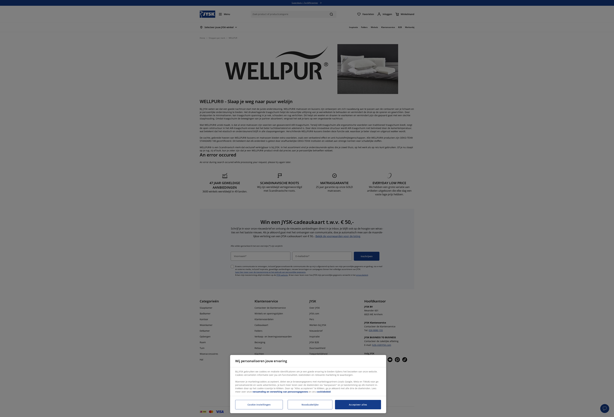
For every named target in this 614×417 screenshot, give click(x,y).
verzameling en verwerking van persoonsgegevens (280, 391)
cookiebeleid (324, 391)
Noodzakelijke (310, 404)
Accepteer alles (358, 404)
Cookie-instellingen (259, 404)
